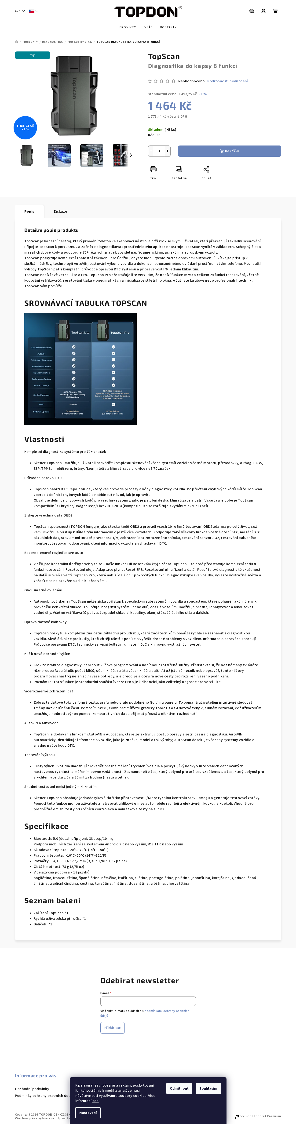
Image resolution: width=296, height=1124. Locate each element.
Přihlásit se (112, 1028)
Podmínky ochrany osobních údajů (44, 1095)
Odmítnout (179, 1088)
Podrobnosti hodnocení (227, 81)
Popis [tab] (29, 211)
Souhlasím (208, 1088)
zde (95, 1100)
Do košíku (232, 151)
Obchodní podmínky (32, 1088)
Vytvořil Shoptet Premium (261, 1116)
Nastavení (88, 1112)
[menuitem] (127, 27)
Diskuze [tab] (60, 211)
